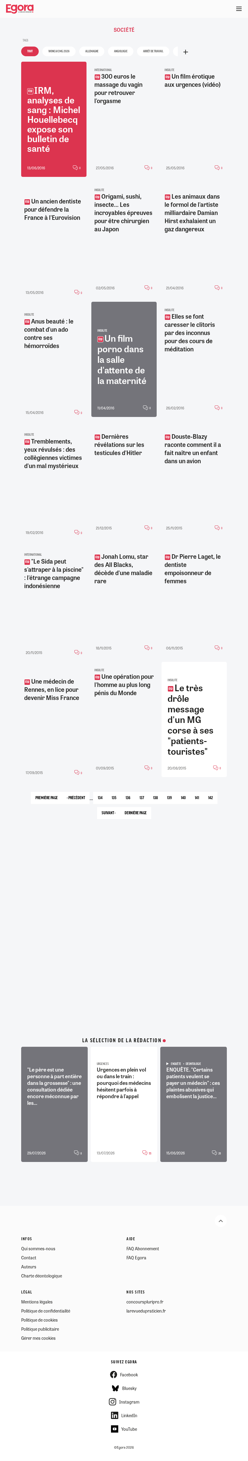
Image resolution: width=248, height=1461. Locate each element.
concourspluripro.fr (144, 1302)
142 (212, 799)
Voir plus (186, 52)
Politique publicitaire (40, 1329)
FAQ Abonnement (142, 1248)
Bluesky (129, 1388)
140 (185, 799)
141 (199, 799)
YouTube (129, 1429)
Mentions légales (37, 1302)
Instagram (129, 1402)
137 (143, 799)
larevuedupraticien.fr (146, 1311)
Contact (28, 1257)
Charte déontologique (41, 1276)
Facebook (129, 1375)
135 (116, 799)
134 (102, 799)
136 (130, 799)
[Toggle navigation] (239, 9)
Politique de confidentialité (45, 1311)
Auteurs (28, 1267)
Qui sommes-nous (38, 1248)
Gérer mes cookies (38, 1338)
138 (157, 800)
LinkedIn (129, 1415)
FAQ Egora (136, 1257)
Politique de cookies (39, 1320)
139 (171, 799)
